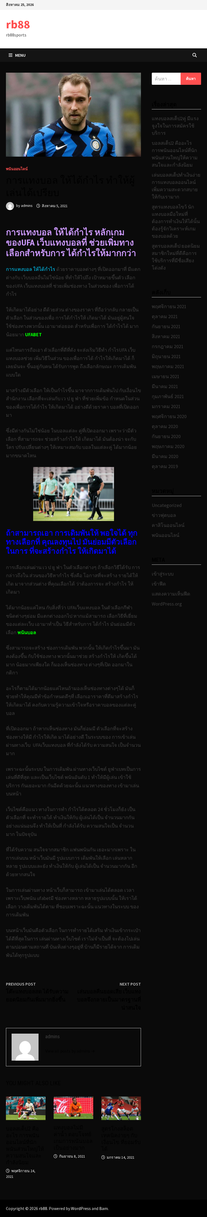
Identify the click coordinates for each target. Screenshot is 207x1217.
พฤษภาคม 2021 (168, 366)
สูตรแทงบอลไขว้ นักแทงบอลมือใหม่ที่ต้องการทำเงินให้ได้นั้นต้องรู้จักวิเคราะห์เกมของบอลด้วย (176, 221)
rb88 (18, 24)
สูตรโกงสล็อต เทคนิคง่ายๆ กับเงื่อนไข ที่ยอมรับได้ (121, 1138)
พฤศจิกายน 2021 (169, 306)
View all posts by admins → (70, 1051)
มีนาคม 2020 (165, 456)
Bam (103, 1208)
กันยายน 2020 (166, 436)
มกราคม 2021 (166, 406)
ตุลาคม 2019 (165, 466)
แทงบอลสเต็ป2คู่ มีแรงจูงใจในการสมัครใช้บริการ (175, 125)
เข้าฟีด (159, 584)
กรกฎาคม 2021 (168, 346)
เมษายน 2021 (166, 376)
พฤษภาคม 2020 (168, 446)
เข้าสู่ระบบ (163, 574)
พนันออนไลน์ (17, 168)
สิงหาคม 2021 (166, 336)
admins (27, 205)
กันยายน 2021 (166, 326)
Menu (20, 55)
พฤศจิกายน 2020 (169, 416)
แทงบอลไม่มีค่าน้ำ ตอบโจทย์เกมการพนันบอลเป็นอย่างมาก (73, 1137)
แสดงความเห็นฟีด (171, 594)
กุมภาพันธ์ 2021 (168, 396)
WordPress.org (167, 604)
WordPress (81, 1208)
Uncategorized (167, 505)
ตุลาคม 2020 (165, 426)
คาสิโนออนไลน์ (168, 525)
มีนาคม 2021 (165, 386)
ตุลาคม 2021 (165, 316)
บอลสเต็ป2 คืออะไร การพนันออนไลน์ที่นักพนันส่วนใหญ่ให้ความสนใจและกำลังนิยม (25, 1145)
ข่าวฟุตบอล (164, 515)
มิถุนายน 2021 (166, 356)
